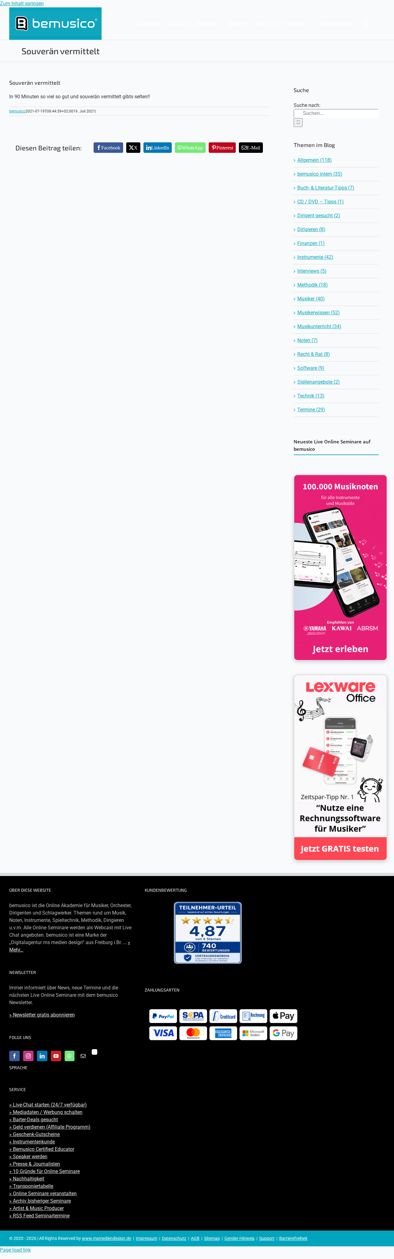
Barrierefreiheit (293, 1238)
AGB (195, 1238)
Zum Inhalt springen (22, 3)
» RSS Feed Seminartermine (39, 1216)
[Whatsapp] (69, 1056)
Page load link (15, 1250)
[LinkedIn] (42, 1056)
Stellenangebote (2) (318, 382)
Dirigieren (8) (311, 229)
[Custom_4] (94, 1052)
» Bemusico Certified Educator (41, 1149)
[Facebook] (14, 1056)
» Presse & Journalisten (34, 1164)
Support (267, 1238)
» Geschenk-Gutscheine (34, 1134)
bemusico (17, 111)
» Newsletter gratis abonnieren (42, 1015)
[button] (366, 23)
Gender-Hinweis (239, 1238)
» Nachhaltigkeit (26, 1179)
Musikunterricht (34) (319, 326)
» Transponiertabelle (31, 1186)
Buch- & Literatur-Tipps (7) (325, 188)
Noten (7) (307, 340)
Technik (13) (310, 396)
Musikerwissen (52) (318, 313)
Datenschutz (174, 1238)
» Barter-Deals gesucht (33, 1120)
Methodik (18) (312, 285)
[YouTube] (56, 1056)
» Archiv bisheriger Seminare (40, 1201)
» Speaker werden (28, 1156)
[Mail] (83, 1056)
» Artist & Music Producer (36, 1208)
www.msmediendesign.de (106, 1238)
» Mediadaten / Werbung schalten (45, 1112)
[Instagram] (28, 1056)
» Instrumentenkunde (32, 1142)
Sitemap (212, 1238)
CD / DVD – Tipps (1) (320, 202)
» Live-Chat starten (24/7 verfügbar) (48, 1105)
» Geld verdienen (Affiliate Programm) (49, 1127)
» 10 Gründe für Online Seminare (44, 1171)
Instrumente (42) (315, 257)
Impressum (146, 1238)
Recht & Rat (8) (313, 354)
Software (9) (310, 368)
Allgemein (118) (314, 160)
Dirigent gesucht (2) (318, 215)
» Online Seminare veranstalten (43, 1193)
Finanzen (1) (311, 243)
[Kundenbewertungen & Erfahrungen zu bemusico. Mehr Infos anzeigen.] (208, 933)
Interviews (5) (312, 271)
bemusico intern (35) (319, 174)
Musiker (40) (311, 299)
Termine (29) (311, 410)
